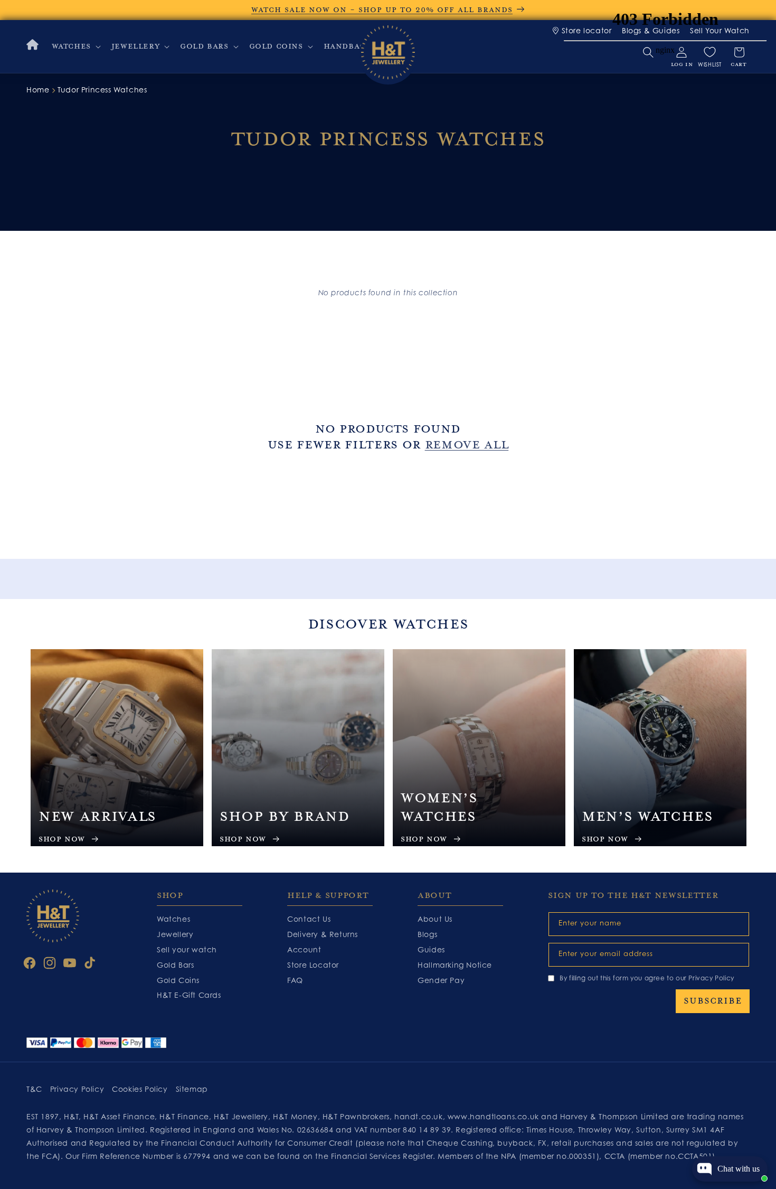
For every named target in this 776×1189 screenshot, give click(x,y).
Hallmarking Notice (455, 964)
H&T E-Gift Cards (189, 994)
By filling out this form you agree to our (647, 978)
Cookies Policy (139, 1088)
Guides (431, 949)
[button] (75, 46)
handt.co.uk (418, 1116)
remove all (467, 445)
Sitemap (192, 1088)
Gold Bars (175, 964)
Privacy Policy (711, 978)
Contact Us (308, 918)
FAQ (295, 980)
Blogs (427, 934)
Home (37, 89)
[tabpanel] (116, 747)
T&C (34, 1088)
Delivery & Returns (322, 934)
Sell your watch (187, 949)
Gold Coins (178, 980)
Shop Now (62, 839)
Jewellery (175, 934)
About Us (435, 918)
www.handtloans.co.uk (495, 1116)
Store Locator (313, 964)
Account (304, 949)
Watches (173, 918)
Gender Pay (441, 980)
